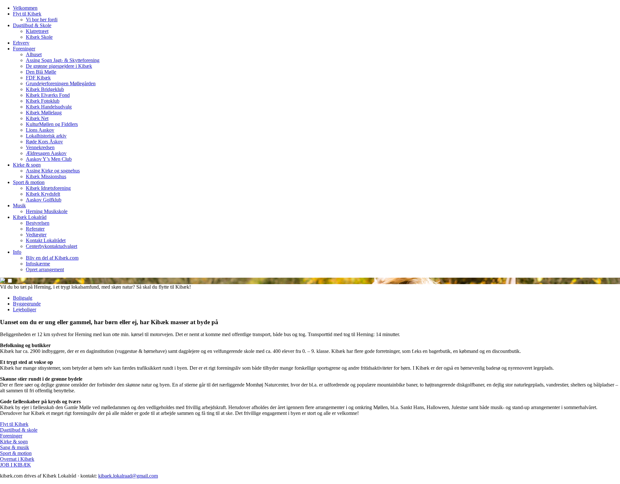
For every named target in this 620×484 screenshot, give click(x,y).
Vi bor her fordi (41, 19)
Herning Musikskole (46, 211)
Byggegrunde (27, 303)
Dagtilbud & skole (18, 430)
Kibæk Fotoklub (42, 101)
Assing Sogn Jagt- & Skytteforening (62, 60)
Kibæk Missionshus (46, 176)
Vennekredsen (40, 147)
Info (17, 252)
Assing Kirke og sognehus (53, 170)
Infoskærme (38, 263)
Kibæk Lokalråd (29, 217)
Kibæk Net (37, 118)
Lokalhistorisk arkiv (46, 136)
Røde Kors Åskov (44, 141)
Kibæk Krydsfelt (43, 194)
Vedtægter (36, 234)
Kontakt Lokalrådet (46, 240)
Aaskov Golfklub (43, 199)
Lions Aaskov (40, 130)
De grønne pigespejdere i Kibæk (59, 66)
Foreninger (24, 48)
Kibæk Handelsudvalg (49, 106)
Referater (35, 229)
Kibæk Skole (39, 37)
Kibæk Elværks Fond (48, 95)
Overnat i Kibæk (17, 459)
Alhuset (34, 54)
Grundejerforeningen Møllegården (61, 83)
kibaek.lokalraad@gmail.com (128, 476)
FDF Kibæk (38, 77)
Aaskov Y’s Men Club (49, 159)
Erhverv (21, 43)
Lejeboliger (24, 309)
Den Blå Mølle (41, 72)
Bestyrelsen (37, 223)
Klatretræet (37, 31)
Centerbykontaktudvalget (51, 246)
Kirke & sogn (27, 165)
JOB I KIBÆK (15, 465)
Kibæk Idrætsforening (48, 188)
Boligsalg (22, 298)
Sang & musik (14, 447)
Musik (19, 205)
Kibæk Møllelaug (44, 112)
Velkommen (25, 8)
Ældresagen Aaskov (46, 153)
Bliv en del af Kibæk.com (52, 258)
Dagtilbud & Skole (32, 25)
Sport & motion (29, 182)
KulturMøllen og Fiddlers (52, 124)
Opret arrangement (45, 269)
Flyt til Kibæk (27, 13)
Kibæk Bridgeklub (45, 89)
